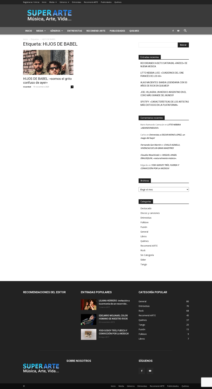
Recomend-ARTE (91, 2)
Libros (143, 236)
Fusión (143, 227)
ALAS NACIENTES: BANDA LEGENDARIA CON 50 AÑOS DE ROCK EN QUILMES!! (163, 84)
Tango (143, 264)
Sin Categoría (147, 255)
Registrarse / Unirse (31, 2)
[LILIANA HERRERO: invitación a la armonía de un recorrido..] (88, 304)
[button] (185, 31)
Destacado (145, 208)
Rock (142, 250)
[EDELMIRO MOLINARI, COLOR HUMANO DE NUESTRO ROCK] (88, 319)
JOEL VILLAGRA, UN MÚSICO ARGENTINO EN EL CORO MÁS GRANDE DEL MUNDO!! (163, 94)
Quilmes (117, 2)
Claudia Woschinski (149, 155)
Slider (143, 259)
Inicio (44, 2)
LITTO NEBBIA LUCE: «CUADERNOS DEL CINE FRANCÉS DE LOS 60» (162, 74)
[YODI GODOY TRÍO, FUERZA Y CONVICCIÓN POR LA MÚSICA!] (88, 334)
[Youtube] (178, 31)
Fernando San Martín (150, 144)
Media (51, 2)
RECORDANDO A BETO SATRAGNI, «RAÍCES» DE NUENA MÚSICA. (163, 65)
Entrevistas (76, 2)
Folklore (144, 222)
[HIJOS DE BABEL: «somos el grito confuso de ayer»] (48, 62)
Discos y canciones (150, 213)
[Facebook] (173, 31)
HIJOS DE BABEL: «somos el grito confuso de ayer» (47, 80)
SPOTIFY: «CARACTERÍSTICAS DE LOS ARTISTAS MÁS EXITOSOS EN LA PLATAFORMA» (164, 103)
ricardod (27, 87)
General (144, 231)
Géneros (63, 2)
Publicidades (106, 2)
